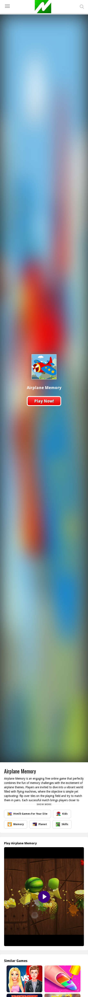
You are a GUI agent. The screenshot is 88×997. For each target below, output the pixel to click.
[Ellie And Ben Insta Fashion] (24, 979)
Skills (65, 824)
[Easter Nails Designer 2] (62, 979)
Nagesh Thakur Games (43, 6)
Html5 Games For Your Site (30, 813)
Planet (42, 824)
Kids (65, 813)
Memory (18, 824)
